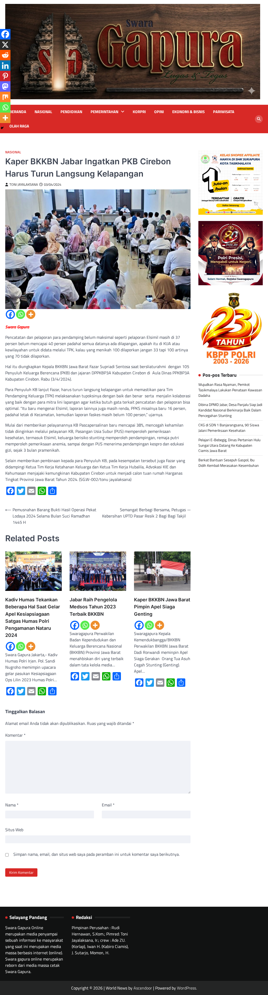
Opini (159, 112)
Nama (12, 805)
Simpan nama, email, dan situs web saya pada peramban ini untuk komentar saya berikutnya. (96, 854)
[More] (30, 314)
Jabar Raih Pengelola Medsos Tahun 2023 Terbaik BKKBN (93, 606)
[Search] (259, 119)
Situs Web (14, 830)
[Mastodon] (5, 86)
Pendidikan (71, 112)
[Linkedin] (5, 65)
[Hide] (2, 128)
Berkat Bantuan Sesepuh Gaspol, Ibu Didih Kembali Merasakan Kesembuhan (228, 462)
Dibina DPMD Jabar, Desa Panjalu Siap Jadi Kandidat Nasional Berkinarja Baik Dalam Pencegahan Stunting (230, 410)
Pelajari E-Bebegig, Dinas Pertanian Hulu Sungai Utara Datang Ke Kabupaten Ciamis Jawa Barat (229, 445)
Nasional (43, 112)
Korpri (139, 112)
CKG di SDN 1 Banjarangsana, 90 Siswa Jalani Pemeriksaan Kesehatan (228, 427)
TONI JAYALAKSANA (23, 184)
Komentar (15, 735)
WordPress (186, 988)
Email (108, 805)
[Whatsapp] (20, 314)
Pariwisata (223, 112)
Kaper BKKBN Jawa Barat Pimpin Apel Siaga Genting (162, 606)
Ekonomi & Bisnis (188, 112)
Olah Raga (19, 126)
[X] (5, 44)
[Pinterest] (5, 76)
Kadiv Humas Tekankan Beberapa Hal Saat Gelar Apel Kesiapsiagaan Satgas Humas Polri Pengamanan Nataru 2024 (32, 617)
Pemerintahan (104, 112)
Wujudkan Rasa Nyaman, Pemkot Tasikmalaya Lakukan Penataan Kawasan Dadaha (230, 390)
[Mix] (5, 97)
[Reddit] (5, 55)
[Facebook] (10, 314)
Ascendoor (142, 988)
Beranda (17, 112)
